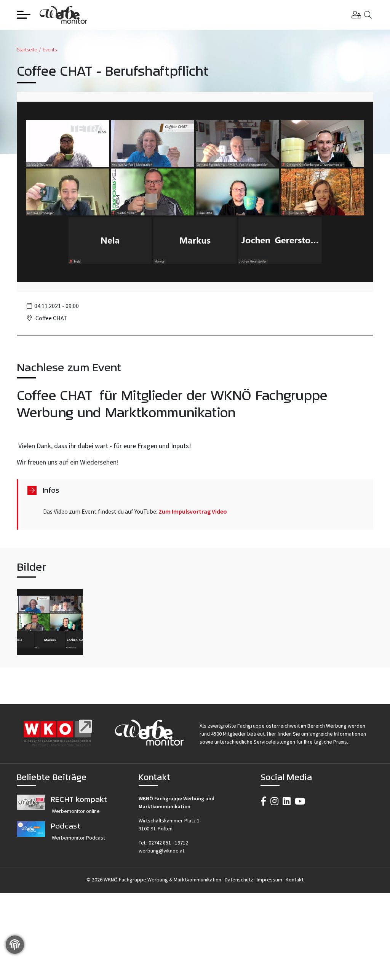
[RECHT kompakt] (31, 808)
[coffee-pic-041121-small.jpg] (50, 622)
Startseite (27, 49)
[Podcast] (31, 834)
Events (50, 49)
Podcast (65, 825)
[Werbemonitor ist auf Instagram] (274, 801)
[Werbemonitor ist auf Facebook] (263, 801)
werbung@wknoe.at (161, 850)
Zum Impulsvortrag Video (192, 511)
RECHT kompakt (79, 799)
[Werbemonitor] (63, 14)
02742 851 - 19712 (168, 842)
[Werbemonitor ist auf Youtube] (300, 801)
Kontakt (295, 879)
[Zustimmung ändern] (15, 944)
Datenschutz (239, 879)
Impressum (269, 879)
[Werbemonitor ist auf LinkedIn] (287, 801)
